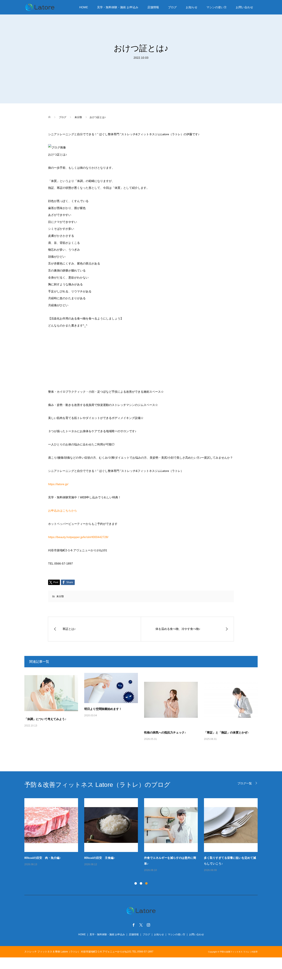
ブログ (172, 7)
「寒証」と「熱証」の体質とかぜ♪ (226, 732)
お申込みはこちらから (62, 510)
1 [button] (135, 883)
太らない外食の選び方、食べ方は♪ (246, 857)
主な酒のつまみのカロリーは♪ (183, 857)
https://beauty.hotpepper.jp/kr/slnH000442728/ (78, 537)
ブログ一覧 (244, 783)
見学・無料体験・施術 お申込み (117, 7)
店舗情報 (153, 7)
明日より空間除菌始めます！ (103, 709)
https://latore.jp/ (58, 484)
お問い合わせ (244, 7)
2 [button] (141, 883)
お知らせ (191, 7)
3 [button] (146, 883)
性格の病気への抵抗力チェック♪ (165, 732)
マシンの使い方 (216, 7)
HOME (83, 7)
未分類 (60, 596)
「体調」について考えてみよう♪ (45, 719)
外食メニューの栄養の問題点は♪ (125, 857)
